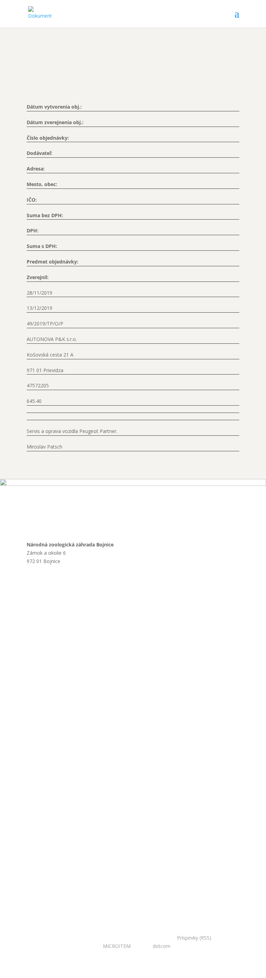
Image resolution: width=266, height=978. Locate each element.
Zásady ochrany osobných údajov (88, 648)
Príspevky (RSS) (194, 937)
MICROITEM (117, 946)
